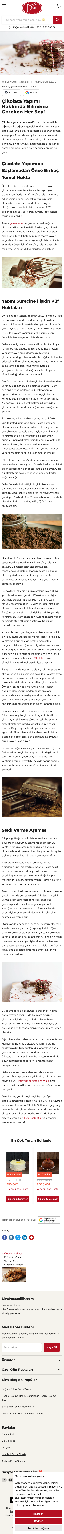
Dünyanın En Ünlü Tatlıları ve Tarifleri (22, 1413)
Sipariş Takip (9, 1440)
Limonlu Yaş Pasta (17, 1189)
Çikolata (39, 658)
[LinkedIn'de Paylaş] (24, 1237)
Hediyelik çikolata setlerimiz (33, 1081)
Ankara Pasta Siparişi (13, 1461)
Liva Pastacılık (32, 1118)
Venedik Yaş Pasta (47, 1189)
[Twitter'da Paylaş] (18, 1237)
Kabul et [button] (38, 1513)
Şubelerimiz (8, 1434)
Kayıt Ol (51, 1347)
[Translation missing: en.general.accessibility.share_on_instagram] (11, 1237)
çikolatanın (16, 223)
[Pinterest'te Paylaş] (31, 1237)
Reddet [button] (38, 1520)
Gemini (33, 92)
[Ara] (57, 20)
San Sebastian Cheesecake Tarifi (19, 1406)
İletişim (6, 1447)
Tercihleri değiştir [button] (38, 1528)
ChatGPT (14, 92)
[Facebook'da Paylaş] (4, 1237)
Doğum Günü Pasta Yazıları (17, 1389)
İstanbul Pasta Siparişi (14, 1454)
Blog (8, 1508)
